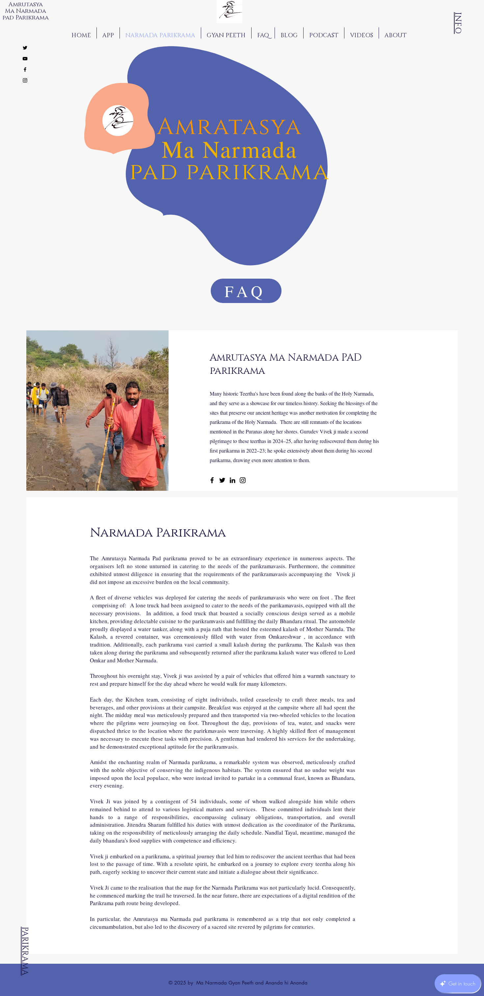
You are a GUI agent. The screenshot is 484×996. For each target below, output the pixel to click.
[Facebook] (212, 480)
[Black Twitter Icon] (25, 48)
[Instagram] (243, 480)
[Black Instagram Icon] (25, 80)
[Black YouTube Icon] (25, 59)
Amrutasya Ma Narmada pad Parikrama (26, 11)
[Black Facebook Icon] (25, 69)
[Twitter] (222, 480)
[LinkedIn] (232, 480)
